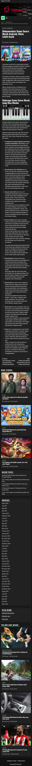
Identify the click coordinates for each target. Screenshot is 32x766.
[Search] (30, 17)
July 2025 (4, 518)
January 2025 (5, 533)
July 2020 (4, 594)
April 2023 (4, 576)
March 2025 (5, 528)
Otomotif (4, 715)
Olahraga (4, 650)
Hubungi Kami (21, 761)
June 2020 (4, 596)
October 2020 (5, 586)
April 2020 (4, 601)
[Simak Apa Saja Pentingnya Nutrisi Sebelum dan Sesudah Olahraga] (16, 637)
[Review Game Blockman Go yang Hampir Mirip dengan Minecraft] (16, 415)
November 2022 (6, 584)
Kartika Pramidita (14, 42)
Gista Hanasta (14, 401)
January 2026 (5, 513)
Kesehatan (9, 650)
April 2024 (4, 556)
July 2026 (4, 506)
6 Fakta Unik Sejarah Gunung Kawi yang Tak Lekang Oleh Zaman (23, 361)
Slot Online (5, 619)
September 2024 (6, 543)
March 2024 (5, 558)
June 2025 (4, 521)
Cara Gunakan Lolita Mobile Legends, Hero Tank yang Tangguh (14, 463)
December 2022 (6, 581)
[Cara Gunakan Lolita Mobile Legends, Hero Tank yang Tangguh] (16, 448)
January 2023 (5, 579)
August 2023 (5, 574)
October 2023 (5, 571)
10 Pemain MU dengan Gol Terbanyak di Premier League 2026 (14, 750)
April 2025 (4, 526)
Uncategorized (9, 28)
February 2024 (5, 561)
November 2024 (6, 538)
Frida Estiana (13, 434)
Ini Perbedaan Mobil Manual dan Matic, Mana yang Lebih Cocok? (15, 718)
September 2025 (6, 516)
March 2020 (5, 604)
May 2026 (4, 508)
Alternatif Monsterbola (8, 613)
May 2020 (4, 599)
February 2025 (5, 531)
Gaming (4, 28)
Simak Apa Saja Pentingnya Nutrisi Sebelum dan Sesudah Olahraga (14, 653)
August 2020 (5, 591)
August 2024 (5, 546)
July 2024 (4, 548)
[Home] (3, 18)
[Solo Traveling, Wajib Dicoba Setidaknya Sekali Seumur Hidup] (16, 670)
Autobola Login (6, 616)
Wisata (3, 682)
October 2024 (5, 541)
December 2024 (6, 536)
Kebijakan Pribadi (11, 761)
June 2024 (4, 551)
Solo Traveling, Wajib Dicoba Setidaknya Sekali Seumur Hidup (14, 685)
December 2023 (6, 566)
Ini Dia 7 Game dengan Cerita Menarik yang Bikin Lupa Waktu (15, 398)
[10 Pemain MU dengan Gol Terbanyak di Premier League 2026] (16, 735)
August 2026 (5, 503)
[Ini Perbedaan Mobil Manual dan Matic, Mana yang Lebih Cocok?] (16, 702)
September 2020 (6, 589)
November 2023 (6, 568)
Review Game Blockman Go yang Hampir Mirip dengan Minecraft (14, 430)
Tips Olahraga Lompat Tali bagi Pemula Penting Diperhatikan (8, 361)
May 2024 (4, 553)
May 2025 (4, 523)
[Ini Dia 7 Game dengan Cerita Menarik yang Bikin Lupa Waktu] (16, 382)
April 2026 (4, 511)
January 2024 (5, 563)
